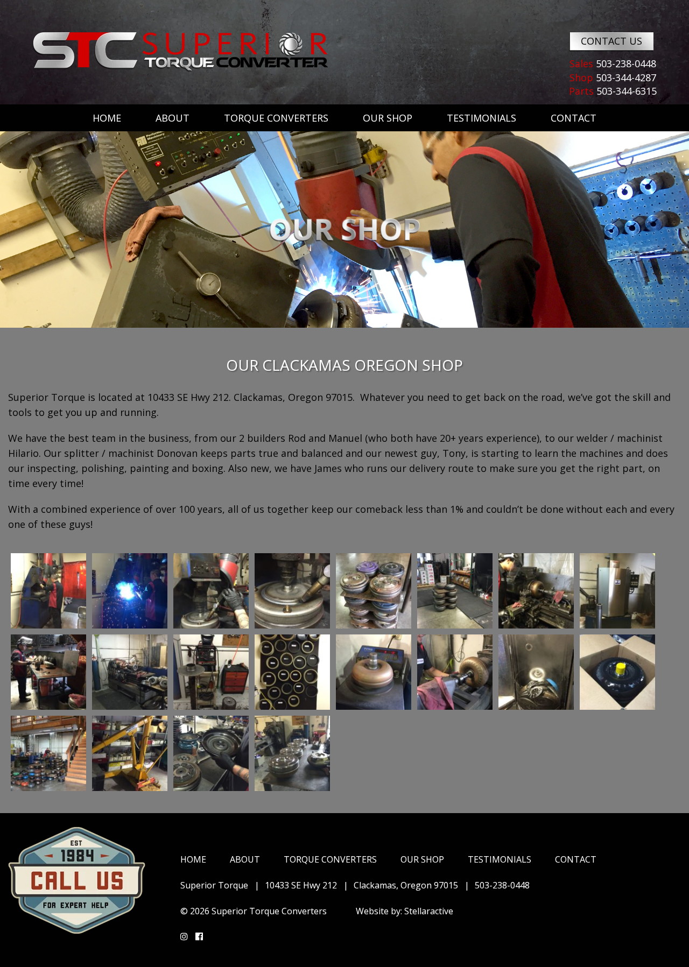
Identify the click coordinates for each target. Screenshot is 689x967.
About (172, 117)
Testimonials (481, 117)
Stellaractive (428, 911)
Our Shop (387, 117)
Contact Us (611, 40)
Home (107, 117)
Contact (573, 117)
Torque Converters (276, 117)
